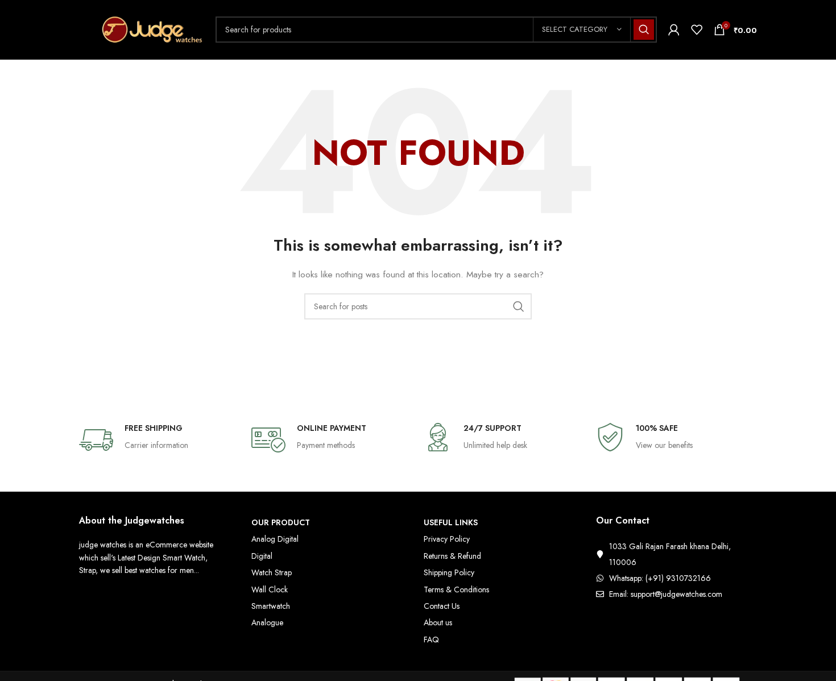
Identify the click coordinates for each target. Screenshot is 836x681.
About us (438, 622)
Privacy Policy (447, 539)
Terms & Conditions (456, 589)
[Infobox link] (159, 440)
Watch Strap (271, 572)
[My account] (674, 29)
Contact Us (442, 606)
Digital (261, 556)
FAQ (431, 639)
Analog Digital (275, 539)
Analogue (267, 622)
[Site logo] (141, 28)
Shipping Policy (449, 572)
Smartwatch (270, 606)
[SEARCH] (644, 29)
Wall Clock (269, 589)
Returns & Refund (452, 556)
